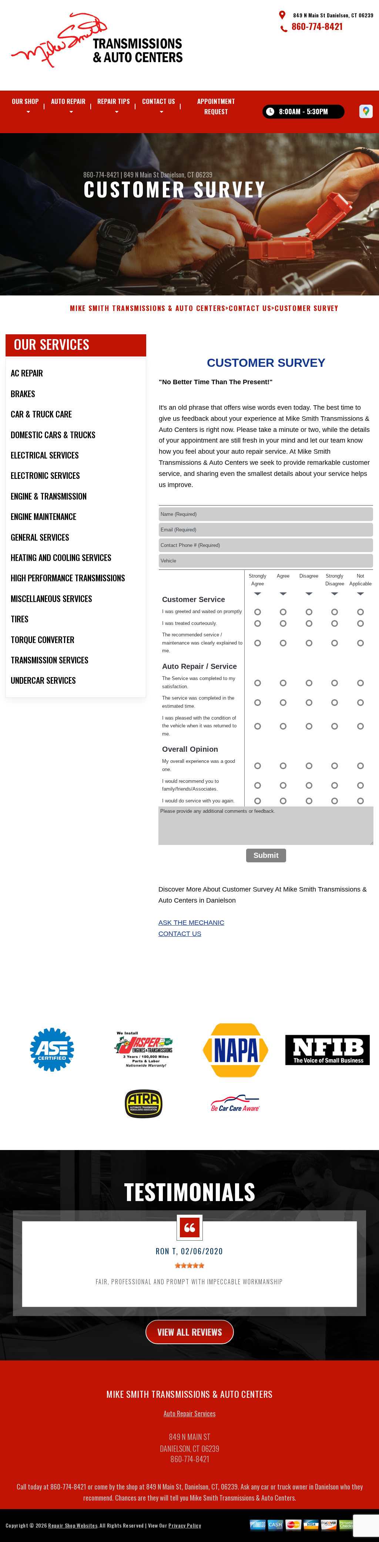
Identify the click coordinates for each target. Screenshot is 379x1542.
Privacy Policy (184, 1525)
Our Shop (25, 101)
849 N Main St (141, 174)
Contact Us (158, 101)
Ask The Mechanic (191, 922)
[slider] (189, 1265)
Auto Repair (68, 101)
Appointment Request (216, 106)
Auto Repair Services (189, 1413)
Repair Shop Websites (72, 1525)
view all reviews (189, 1331)
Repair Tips (113, 101)
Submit (266, 855)
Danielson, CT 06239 (186, 174)
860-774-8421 (317, 26)
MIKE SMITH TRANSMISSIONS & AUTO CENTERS (147, 308)
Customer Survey (307, 308)
